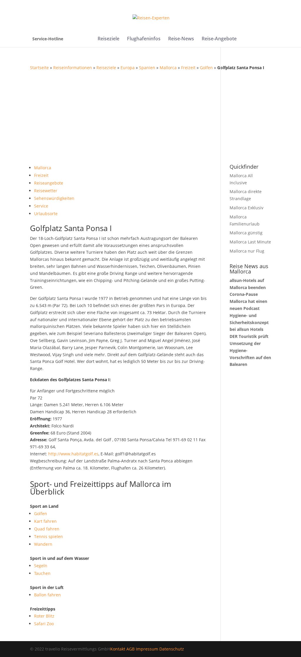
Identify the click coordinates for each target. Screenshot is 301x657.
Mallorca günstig (246, 232)
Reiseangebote (48, 183)
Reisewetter (45, 190)
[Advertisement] (150, 115)
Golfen (206, 67)
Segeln (40, 565)
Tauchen (42, 573)
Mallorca (168, 67)
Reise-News (181, 39)
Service (41, 206)
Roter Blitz (44, 616)
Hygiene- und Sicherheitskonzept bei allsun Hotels (249, 322)
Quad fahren (46, 529)
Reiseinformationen (72, 67)
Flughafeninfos (143, 39)
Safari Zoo (44, 623)
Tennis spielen (48, 536)
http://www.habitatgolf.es (73, 454)
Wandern (43, 544)
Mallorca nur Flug (247, 251)
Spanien (147, 67)
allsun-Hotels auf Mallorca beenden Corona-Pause (248, 287)
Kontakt (117, 649)
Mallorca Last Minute (250, 242)
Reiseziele (108, 39)
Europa (128, 67)
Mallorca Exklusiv (246, 207)
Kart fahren (45, 521)
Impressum (147, 649)
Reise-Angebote (219, 39)
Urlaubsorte (46, 213)
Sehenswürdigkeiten (54, 198)
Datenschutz (171, 649)
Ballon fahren (47, 595)
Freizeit (188, 67)
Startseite (39, 67)
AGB (130, 649)
